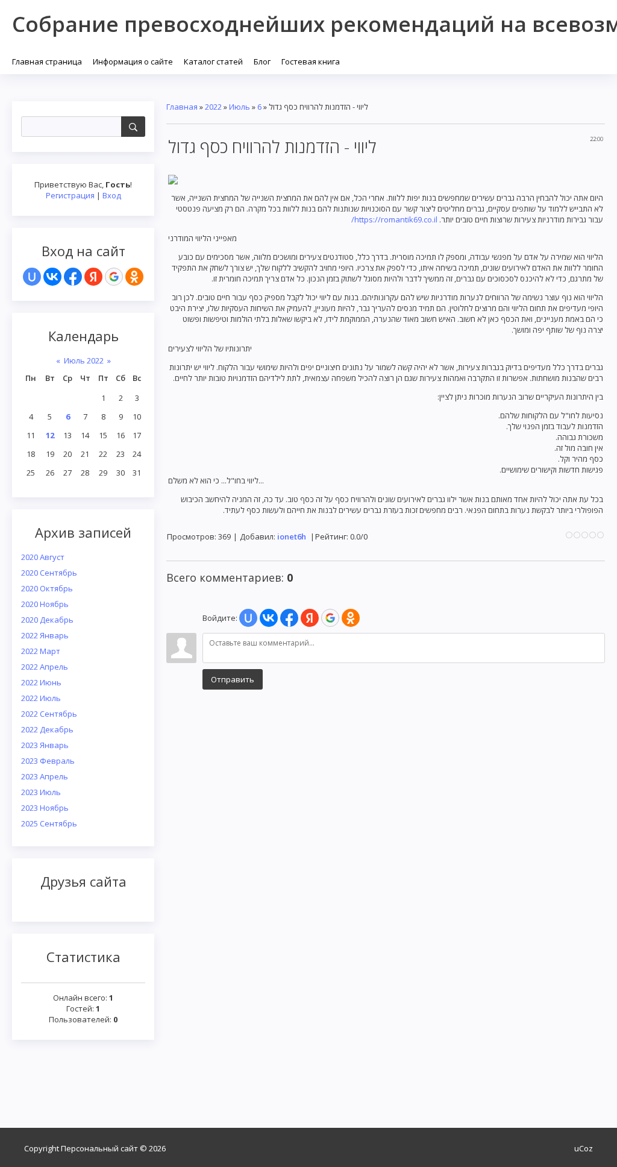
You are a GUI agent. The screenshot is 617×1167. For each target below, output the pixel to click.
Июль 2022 (84, 360)
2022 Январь (45, 635)
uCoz (583, 1148)
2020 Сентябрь (49, 572)
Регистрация (70, 195)
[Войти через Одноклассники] (134, 277)
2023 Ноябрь (45, 807)
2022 (213, 106)
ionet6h (291, 536)
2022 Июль (41, 698)
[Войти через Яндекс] (93, 277)
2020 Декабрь (47, 619)
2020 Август (42, 557)
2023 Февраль (48, 760)
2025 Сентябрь (49, 823)
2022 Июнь (41, 682)
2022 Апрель (44, 666)
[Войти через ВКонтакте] (52, 277)
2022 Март (40, 651)
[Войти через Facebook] (73, 277)
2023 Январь (45, 745)
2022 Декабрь (47, 729)
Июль (239, 106)
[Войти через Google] (114, 277)
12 (50, 435)
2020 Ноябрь (45, 604)
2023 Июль (41, 792)
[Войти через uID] (32, 277)
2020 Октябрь (47, 588)
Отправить (232, 679)
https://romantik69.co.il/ (394, 219)
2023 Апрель (44, 776)
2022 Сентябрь (49, 713)
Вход (111, 195)
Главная (182, 106)
